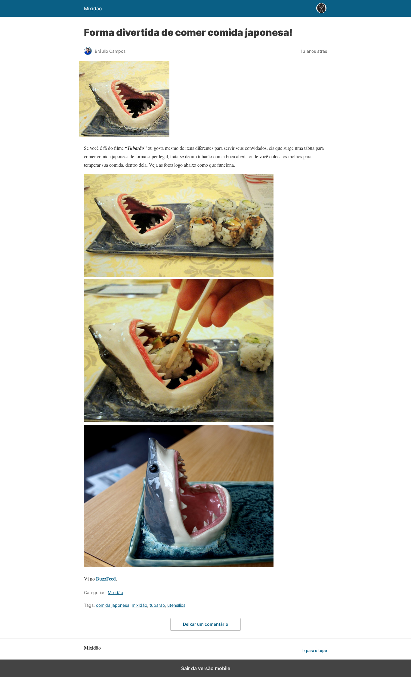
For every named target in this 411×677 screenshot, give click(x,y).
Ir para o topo (314, 650)
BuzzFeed (106, 578)
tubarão (157, 605)
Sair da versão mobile (205, 668)
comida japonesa (112, 605)
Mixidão (115, 592)
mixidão (139, 605)
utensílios (176, 605)
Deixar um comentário (205, 624)
